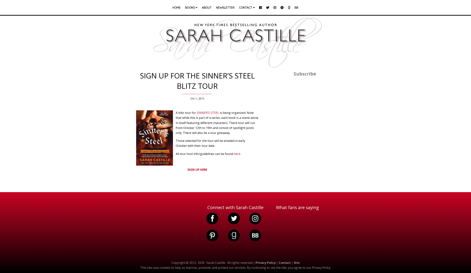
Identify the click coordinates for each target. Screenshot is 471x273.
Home (176, 7)
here (237, 154)
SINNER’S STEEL (208, 113)
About (207, 7)
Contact (246, 7)
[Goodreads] (289, 10)
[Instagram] (275, 10)
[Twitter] (267, 10)
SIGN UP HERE (197, 170)
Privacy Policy (266, 263)
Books (190, 7)
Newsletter (225, 7)
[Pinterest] (282, 10)
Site (297, 263)
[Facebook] (260, 10)
